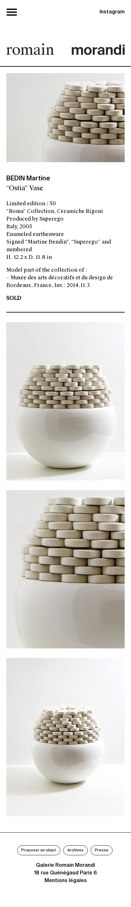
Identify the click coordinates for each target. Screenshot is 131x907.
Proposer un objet (38, 850)
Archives (75, 850)
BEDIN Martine (28, 179)
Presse (101, 850)
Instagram (112, 12)
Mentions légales (66, 880)
